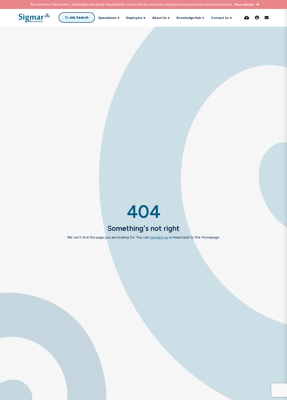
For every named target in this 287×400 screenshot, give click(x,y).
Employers (134, 18)
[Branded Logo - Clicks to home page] (34, 17)
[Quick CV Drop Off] (246, 17)
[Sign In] (257, 17)
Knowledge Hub (188, 18)
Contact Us (220, 18)
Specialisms (107, 18)
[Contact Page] (267, 17)
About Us (159, 18)
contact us (159, 237)
